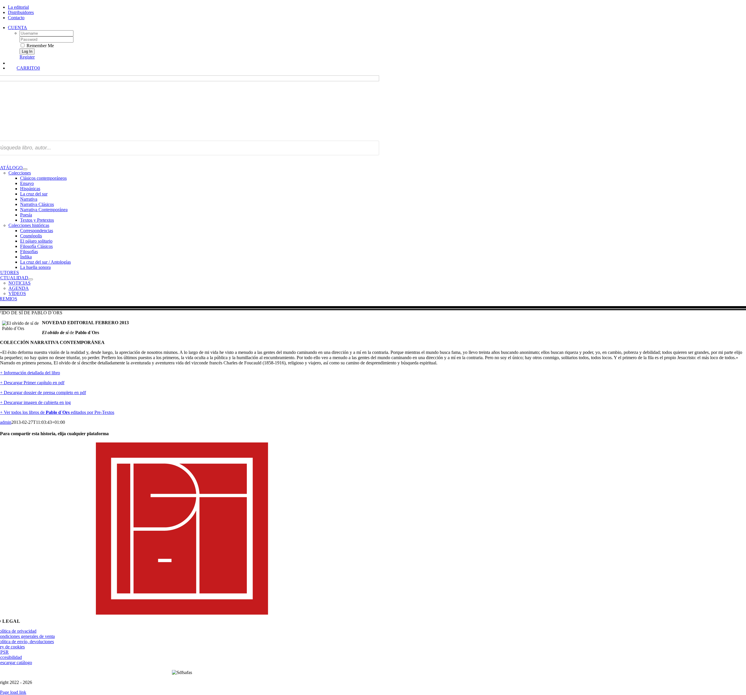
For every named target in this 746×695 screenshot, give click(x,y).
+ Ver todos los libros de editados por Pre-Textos (57, 412)
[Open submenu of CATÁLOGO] (25, 169)
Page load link (13, 692)
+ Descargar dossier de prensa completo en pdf (43, 392)
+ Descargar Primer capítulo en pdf (32, 382)
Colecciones (19, 172)
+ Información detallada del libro (30, 372)
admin (5, 422)
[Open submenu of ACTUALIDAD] (30, 279)
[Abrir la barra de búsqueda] (193, 63)
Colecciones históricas (28, 225)
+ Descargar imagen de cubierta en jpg (35, 402)
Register (27, 56)
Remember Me (39, 45)
